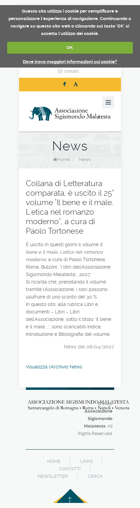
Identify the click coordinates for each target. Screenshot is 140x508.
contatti (71, 71)
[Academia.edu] (76, 84)
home (53, 461)
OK (70, 47)
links (86, 461)
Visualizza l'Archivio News (54, 366)
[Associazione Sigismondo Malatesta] (70, 113)
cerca (95, 476)
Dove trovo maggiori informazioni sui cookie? (70, 61)
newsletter (53, 476)
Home (63, 159)
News (85, 159)
